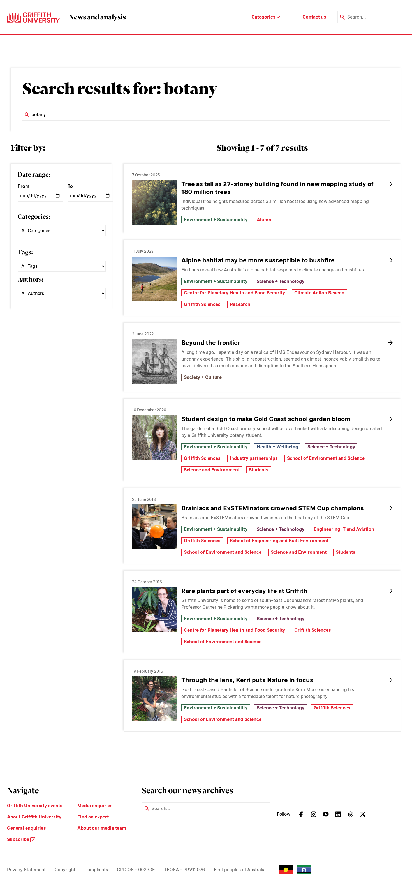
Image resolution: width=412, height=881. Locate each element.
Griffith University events (35, 805)
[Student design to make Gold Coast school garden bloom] (154, 437)
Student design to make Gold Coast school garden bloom (265, 419)
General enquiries (26, 828)
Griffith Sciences (202, 304)
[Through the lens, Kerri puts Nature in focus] (154, 698)
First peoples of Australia (240, 869)
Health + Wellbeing (277, 446)
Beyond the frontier (210, 342)
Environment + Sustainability (215, 219)
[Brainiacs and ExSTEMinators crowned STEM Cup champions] (154, 526)
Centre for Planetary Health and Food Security (234, 293)
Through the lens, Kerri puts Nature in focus (247, 680)
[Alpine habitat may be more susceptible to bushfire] (154, 279)
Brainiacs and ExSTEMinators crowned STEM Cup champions (272, 508)
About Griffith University (34, 817)
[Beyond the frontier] (154, 361)
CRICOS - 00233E (136, 869)
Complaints (96, 869)
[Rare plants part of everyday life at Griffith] (154, 609)
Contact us (314, 17)
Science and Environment (212, 469)
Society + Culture (203, 377)
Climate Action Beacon (319, 293)
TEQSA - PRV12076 (184, 869)
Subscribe (18, 839)
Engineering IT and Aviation (344, 529)
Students (259, 469)
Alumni (265, 219)
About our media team (101, 828)
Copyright (65, 869)
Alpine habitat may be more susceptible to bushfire (258, 260)
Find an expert (93, 817)
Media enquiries (95, 805)
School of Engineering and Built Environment (279, 540)
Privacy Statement (26, 869)
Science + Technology (280, 281)
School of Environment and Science (326, 458)
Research (240, 304)
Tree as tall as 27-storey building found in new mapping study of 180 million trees (277, 187)
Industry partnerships (254, 458)
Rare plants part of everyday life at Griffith (244, 590)
